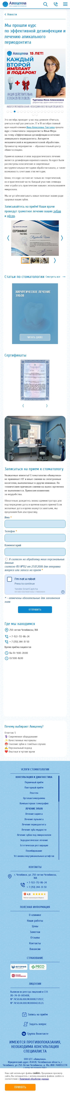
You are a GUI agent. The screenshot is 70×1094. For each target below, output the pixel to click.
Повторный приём (34, 787)
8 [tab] (31, 111)
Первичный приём (34, 782)
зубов (57, 211)
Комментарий (13, 545)
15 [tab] (55, 111)
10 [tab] (38, 111)
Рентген (34, 792)
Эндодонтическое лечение (34, 840)
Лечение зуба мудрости (34, 829)
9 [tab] (35, 111)
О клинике (35, 915)
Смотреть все (53, 276)
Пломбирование (34, 850)
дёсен (11, 216)
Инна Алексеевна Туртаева (41, 127)
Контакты (35, 943)
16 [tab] (59, 111)
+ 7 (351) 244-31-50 (19, 641)
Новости (12, 14)
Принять (20, 1087)
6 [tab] (25, 111)
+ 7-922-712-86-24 (19, 636)
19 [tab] (37, 115)
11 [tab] (42, 111)
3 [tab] (14, 111)
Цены (35, 926)
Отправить (35, 609)
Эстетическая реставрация (34, 845)
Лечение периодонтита (34, 824)
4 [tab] (18, 111)
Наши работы (35, 920)
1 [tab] (8, 111)
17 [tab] (62, 111)
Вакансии (35, 949)
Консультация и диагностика (34, 777)
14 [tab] (52, 111)
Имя (7, 517)
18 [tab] (33, 115)
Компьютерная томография (34, 803)
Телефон (10, 531)
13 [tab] (48, 111)
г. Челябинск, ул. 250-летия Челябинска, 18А (35, 876)
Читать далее (35, 337)
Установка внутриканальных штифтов (34, 856)
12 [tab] (45, 111)
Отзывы (35, 937)
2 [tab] (11, 111)
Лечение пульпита (33, 819)
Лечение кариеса (34, 813)
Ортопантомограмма (34, 798)
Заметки (35, 932)
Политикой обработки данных (34, 1078)
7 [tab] (28, 111)
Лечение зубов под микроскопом (34, 834)
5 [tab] (21, 111)
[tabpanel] (35, 79)
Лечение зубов (34, 808)
